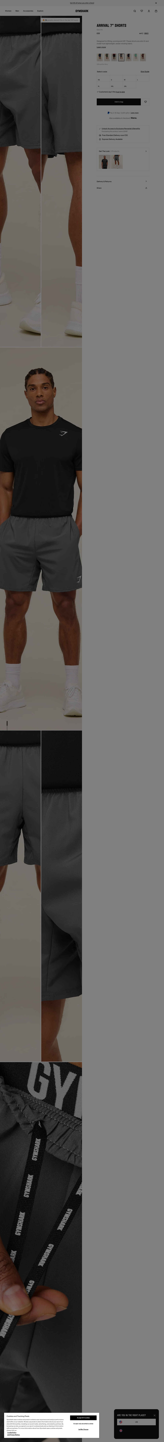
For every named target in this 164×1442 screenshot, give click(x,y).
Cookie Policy (11, 1433)
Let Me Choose (83, 1429)
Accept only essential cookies (83, 1424)
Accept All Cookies (83, 1418)
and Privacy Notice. (13, 1435)
